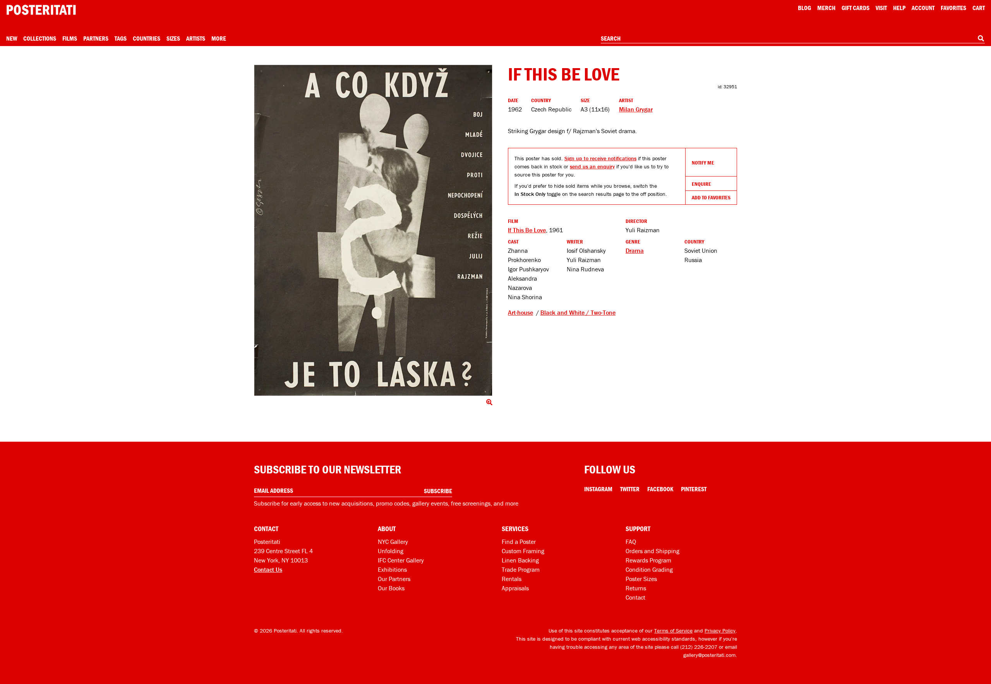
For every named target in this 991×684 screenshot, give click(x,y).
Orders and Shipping (652, 551)
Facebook (660, 489)
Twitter (630, 489)
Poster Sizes (641, 579)
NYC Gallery (393, 541)
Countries (146, 38)
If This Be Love (527, 230)
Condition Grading (649, 569)
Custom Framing (523, 551)
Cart (978, 8)
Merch (826, 8)
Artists (195, 38)
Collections (39, 38)
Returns (636, 588)
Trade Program (521, 569)
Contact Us (268, 569)
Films (69, 38)
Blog (804, 8)
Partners (95, 38)
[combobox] (793, 38)
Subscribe (438, 491)
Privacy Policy (720, 630)
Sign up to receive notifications (600, 158)
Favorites (953, 8)
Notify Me (703, 162)
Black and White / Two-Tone (578, 312)
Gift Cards (855, 8)
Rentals (511, 579)
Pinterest (693, 489)
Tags (121, 38)
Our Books (391, 588)
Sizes (173, 38)
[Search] (981, 38)
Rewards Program (648, 560)
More (218, 38)
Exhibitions (392, 569)
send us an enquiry (592, 166)
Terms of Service (673, 630)
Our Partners (394, 579)
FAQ (631, 541)
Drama (635, 250)
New (11, 38)
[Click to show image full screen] (373, 230)
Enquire (701, 183)
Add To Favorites (711, 197)
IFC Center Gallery (401, 560)
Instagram (598, 489)
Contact (635, 597)
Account (923, 8)
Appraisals (515, 588)
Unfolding (390, 551)
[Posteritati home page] (41, 10)
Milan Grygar (636, 109)
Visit (881, 8)
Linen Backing (520, 560)
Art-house (520, 312)
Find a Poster (519, 541)
